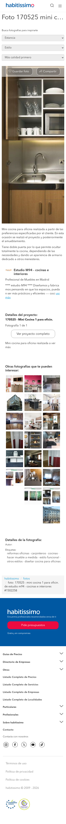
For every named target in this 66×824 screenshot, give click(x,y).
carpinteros (38, 553)
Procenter (8, 684)
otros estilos (15, 561)
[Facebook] (15, 745)
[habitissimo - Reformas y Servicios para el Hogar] (16, 6)
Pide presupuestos (33, 818)
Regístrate (8, 715)
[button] (33, 654)
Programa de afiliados (15, 734)
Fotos (6, 681)
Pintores (7, 687)
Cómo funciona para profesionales (22, 719)
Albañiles (8, 694)
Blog (5, 674)
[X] (24, 745)
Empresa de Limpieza (15, 670)
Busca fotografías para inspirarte (20, 30)
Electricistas (9, 691)
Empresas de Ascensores (17, 666)
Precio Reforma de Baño (16, 658)
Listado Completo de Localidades (22, 700)
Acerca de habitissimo (15, 727)
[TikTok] (42, 745)
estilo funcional (49, 557)
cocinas (53, 553)
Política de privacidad (19, 771)
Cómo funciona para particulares (21, 711)
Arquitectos (9, 698)
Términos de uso (16, 763)
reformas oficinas (18, 553)
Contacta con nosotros (15, 736)
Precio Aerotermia (13, 662)
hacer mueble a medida (22, 557)
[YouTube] (33, 745)
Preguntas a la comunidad (17, 677)
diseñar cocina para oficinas (43, 561)
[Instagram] (6, 745)
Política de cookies (17, 779)
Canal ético (9, 730)
